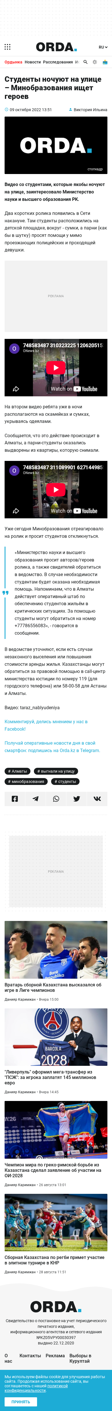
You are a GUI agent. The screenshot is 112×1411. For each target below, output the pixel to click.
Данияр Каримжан (20, 1000)
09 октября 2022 (25, 109)
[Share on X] (76, 799)
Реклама (55, 1355)
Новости (33, 62)
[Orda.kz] (55, 1315)
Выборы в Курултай (80, 1358)
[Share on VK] (97, 799)
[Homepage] (56, 46)
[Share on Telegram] (35, 799)
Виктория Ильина (90, 109)
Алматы (19, 771)
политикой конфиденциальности (36, 1388)
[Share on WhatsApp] (56, 799)
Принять (20, 1402)
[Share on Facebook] (15, 799)
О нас (8, 1358)
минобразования (28, 781)
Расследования (58, 62)
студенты (67, 781)
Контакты (30, 1355)
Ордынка (13, 62)
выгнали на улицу (58, 771)
